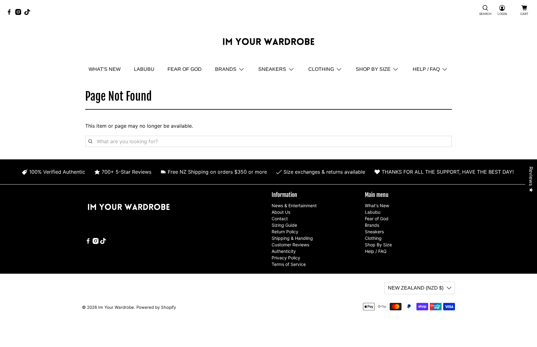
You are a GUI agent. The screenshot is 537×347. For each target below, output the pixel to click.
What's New (105, 69)
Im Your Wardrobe (116, 307)
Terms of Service (289, 264)
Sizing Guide (284, 225)
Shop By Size (373, 69)
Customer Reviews (290, 244)
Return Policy (285, 231)
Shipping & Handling (292, 238)
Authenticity (284, 251)
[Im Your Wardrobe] (268, 42)
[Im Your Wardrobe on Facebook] (10, 13)
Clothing (321, 69)
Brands (225, 69)
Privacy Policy (286, 257)
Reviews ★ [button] (531, 180)
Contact (280, 218)
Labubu (144, 69)
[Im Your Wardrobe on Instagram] (19, 13)
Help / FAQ (426, 69)
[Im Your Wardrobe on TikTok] (28, 13)
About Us (281, 212)
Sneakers (272, 69)
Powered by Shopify (156, 307)
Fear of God (185, 69)
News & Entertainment (294, 205)
